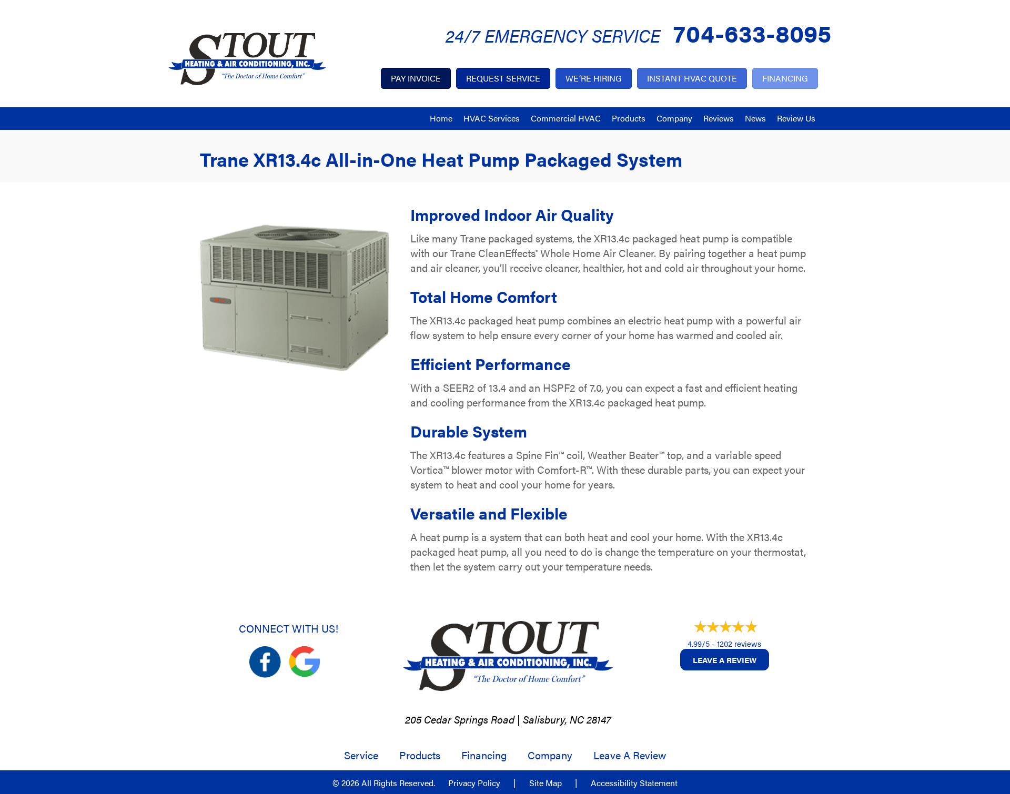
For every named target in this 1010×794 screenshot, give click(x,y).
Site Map (545, 783)
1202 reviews (739, 643)
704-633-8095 (752, 32)
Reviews (718, 118)
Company (674, 118)
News (755, 118)
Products (628, 118)
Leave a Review (724, 659)
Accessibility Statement (634, 783)
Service (361, 755)
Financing (484, 755)
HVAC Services (491, 118)
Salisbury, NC (553, 719)
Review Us (796, 118)
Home (441, 118)
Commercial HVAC (566, 118)
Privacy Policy (474, 783)
